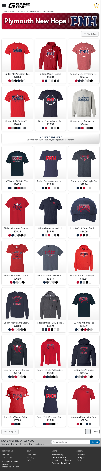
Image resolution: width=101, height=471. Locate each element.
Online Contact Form (10, 466)
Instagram (81, 457)
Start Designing (17, 66)
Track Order (31, 454)
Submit (95, 442)
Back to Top (10, 431)
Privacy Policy (57, 454)
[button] (3, 5)
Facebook (81, 454)
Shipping (30, 457)
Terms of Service (59, 457)
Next (96, 431)
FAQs (28, 460)
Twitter (80, 460)
